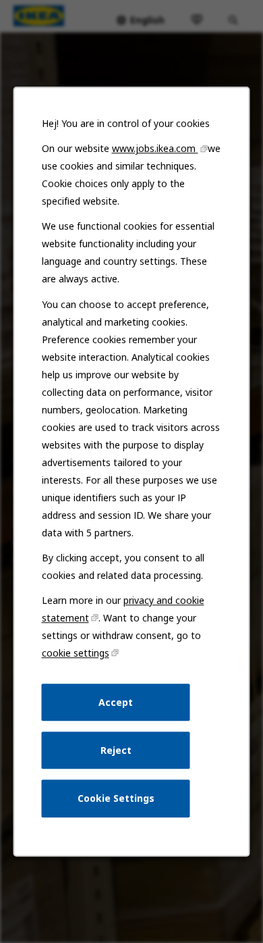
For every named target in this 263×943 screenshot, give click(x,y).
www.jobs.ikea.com (155, 148)
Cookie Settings (116, 798)
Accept (115, 702)
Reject (116, 750)
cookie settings (75, 652)
